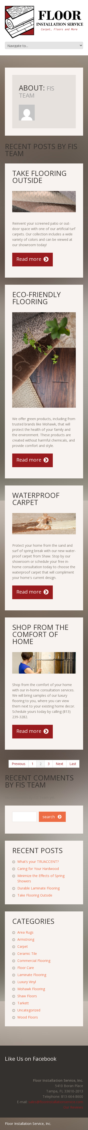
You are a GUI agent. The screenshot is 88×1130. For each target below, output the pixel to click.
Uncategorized (28, 1010)
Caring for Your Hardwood (38, 868)
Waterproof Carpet (35, 498)
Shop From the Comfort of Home (40, 634)
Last (72, 763)
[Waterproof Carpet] (44, 524)
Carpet (22, 946)
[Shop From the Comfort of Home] (44, 663)
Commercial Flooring (33, 960)
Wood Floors (27, 1017)
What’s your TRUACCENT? (38, 861)
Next (59, 763)
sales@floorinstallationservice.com (55, 1102)
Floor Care (25, 967)
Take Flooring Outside (39, 176)
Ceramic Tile (27, 953)
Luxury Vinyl (26, 981)
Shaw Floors (27, 996)
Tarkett (23, 1003)
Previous (18, 763)
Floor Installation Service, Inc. (28, 1123)
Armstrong (25, 939)
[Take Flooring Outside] (44, 201)
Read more (28, 259)
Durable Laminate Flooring (38, 888)
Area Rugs (25, 932)
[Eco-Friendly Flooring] (44, 360)
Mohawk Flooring (31, 989)
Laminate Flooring (31, 974)
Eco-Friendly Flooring (36, 298)
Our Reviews (73, 1107)
